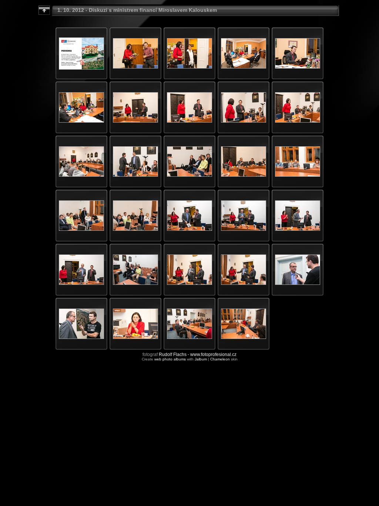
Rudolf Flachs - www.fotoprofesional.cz (198, 354)
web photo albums (170, 359)
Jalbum (201, 359)
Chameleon (220, 359)
